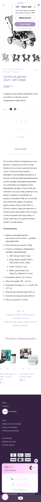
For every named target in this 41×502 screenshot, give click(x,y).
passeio (24, 325)
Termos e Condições (9, 427)
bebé (26, 322)
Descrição (20, 149)
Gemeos (15, 72)
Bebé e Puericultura (16, 69)
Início (5, 69)
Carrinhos (6, 72)
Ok (21, 498)
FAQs (4, 420)
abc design (18, 322)
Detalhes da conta (9, 441)
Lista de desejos (8, 445)
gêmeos (16, 325)
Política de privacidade (10, 430)
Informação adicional (20, 154)
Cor (4, 109)
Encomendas (7, 438)
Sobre (4, 403)
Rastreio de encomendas (11, 424)
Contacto (5, 406)
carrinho (32, 322)
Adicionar (6, 368)
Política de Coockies (26, 494)
